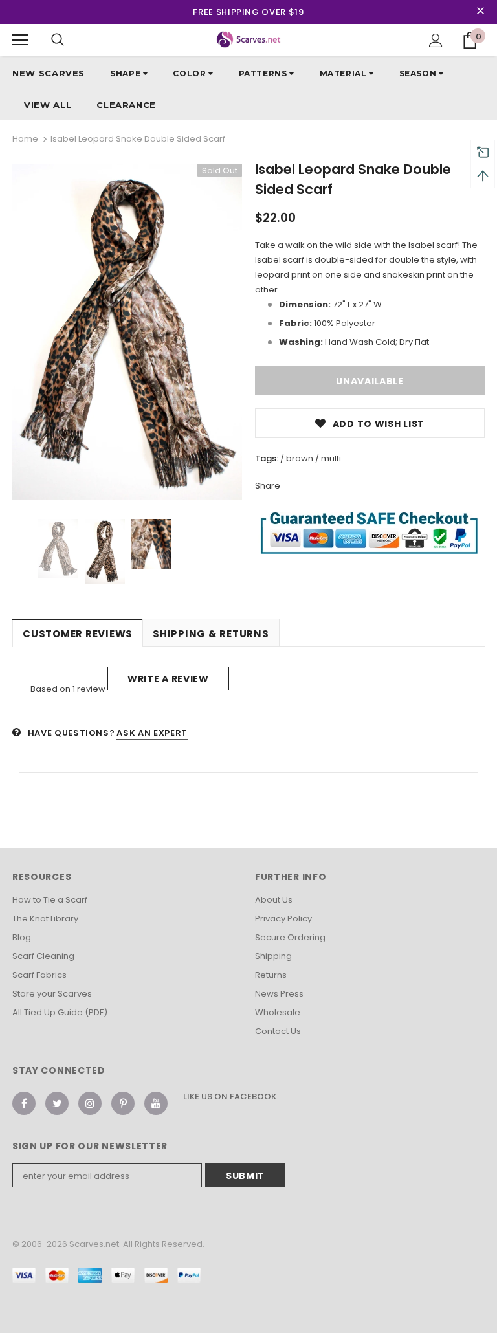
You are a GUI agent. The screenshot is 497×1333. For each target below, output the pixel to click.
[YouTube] (156, 1103)
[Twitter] (57, 1103)
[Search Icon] (57, 40)
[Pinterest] (123, 1103)
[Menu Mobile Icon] (20, 40)
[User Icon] (436, 40)
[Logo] (249, 39)
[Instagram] (90, 1103)
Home (25, 139)
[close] (480, 11)
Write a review (168, 678)
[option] (127, 332)
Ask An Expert (151, 733)
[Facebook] (24, 1103)
